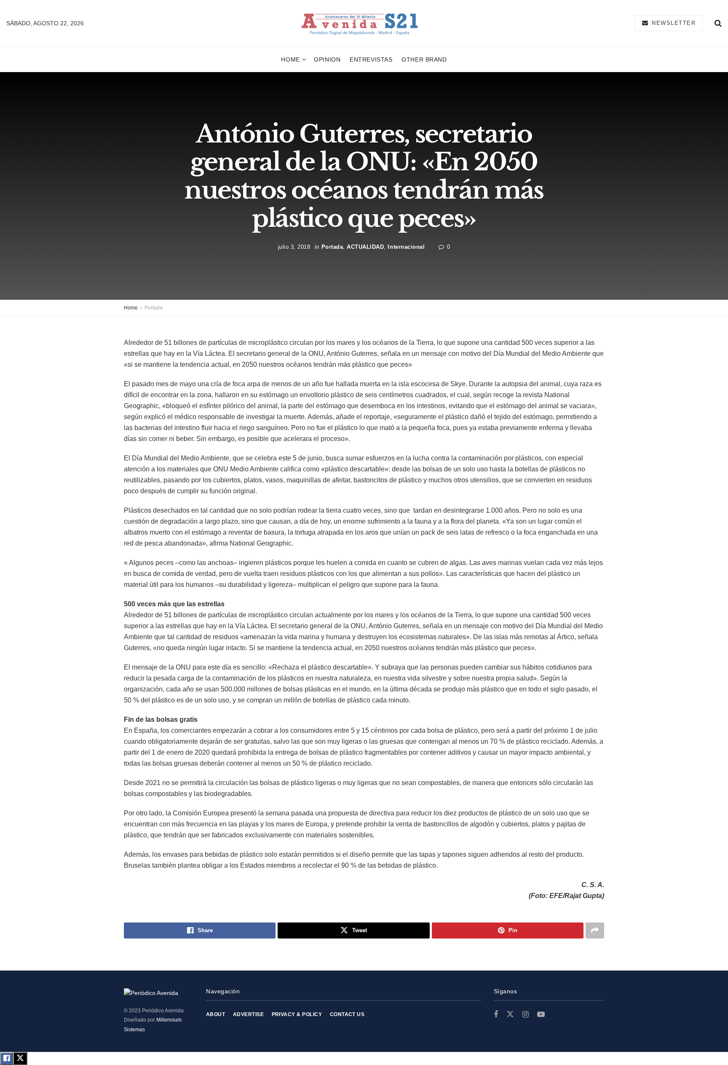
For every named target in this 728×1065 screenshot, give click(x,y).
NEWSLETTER (673, 23)
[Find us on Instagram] (525, 1014)
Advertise (248, 1014)
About (215, 1014)
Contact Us (347, 1014)
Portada (332, 247)
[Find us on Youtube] (541, 1014)
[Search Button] (718, 23)
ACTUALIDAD (365, 247)
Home (290, 59)
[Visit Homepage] (360, 23)
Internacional (406, 247)
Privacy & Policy (297, 1014)
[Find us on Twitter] (510, 1014)
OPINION (327, 59)
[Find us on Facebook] (496, 1014)
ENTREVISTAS (371, 59)
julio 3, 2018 (294, 247)
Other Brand (424, 59)
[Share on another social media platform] (595, 930)
